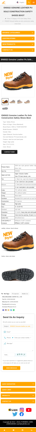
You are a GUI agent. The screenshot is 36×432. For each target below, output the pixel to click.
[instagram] (22, 410)
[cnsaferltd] (11, 310)
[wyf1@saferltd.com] (8, 310)
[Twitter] (14, 414)
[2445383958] (6, 310)
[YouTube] (29, 410)
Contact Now (9, 152)
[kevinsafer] (3, 310)
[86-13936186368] (14, 310)
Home (8, 18)
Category (14, 18)
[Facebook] (21, 414)
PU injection (15, 293)
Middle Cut (25, 293)
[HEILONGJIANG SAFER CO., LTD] (3, 2)
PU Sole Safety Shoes (24, 18)
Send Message (11, 368)
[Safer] (13, 409)
